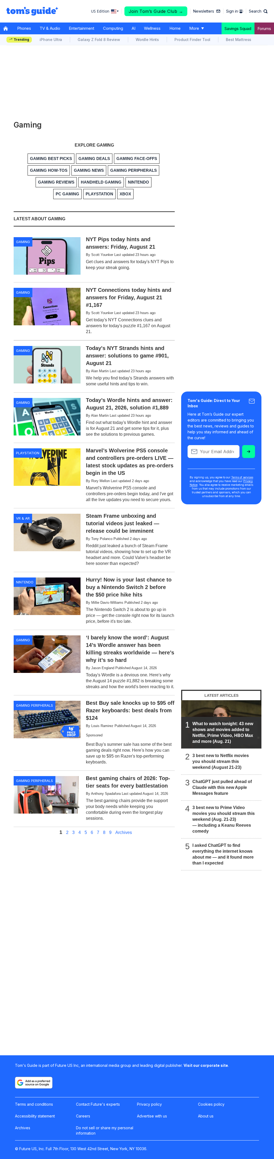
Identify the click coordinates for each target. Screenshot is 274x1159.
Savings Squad (237, 28)
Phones (24, 28)
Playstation (27, 453)
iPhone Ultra (51, 39)
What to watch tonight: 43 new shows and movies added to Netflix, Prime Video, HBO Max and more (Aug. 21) (222, 732)
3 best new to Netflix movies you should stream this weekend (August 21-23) (220, 761)
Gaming (23, 242)
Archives (123, 832)
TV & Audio (50, 28)
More (194, 28)
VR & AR (23, 518)
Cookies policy (211, 1104)
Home (175, 28)
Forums (264, 28)
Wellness (152, 28)
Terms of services (242, 477)
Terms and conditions (34, 1104)
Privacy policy (149, 1104)
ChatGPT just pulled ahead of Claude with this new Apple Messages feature (222, 787)
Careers (83, 1116)
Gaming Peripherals (34, 705)
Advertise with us (152, 1116)
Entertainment (81, 28)
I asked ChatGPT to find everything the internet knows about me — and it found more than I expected (223, 854)
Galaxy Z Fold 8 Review (99, 39)
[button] (258, 11)
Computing (113, 28)
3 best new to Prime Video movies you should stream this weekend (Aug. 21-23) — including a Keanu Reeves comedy (223, 819)
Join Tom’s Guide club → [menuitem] (156, 11)
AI (133, 28)
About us (206, 1116)
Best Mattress (238, 39)
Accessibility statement (35, 1116)
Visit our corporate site (206, 1065)
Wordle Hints (147, 39)
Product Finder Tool (192, 39)
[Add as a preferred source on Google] (33, 1083)
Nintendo (24, 582)
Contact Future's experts (98, 1104)
